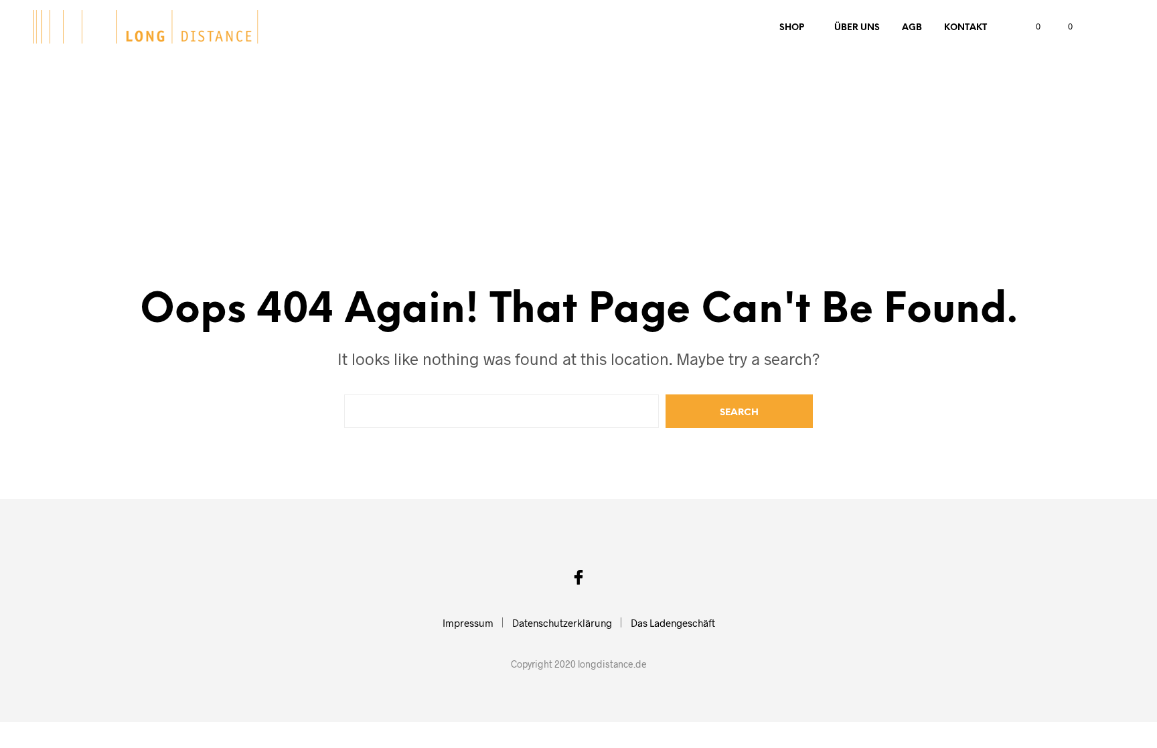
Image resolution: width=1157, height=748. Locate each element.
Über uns (857, 27)
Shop (791, 27)
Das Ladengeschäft (673, 623)
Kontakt (965, 27)
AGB (912, 27)
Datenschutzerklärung (562, 623)
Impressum (468, 623)
